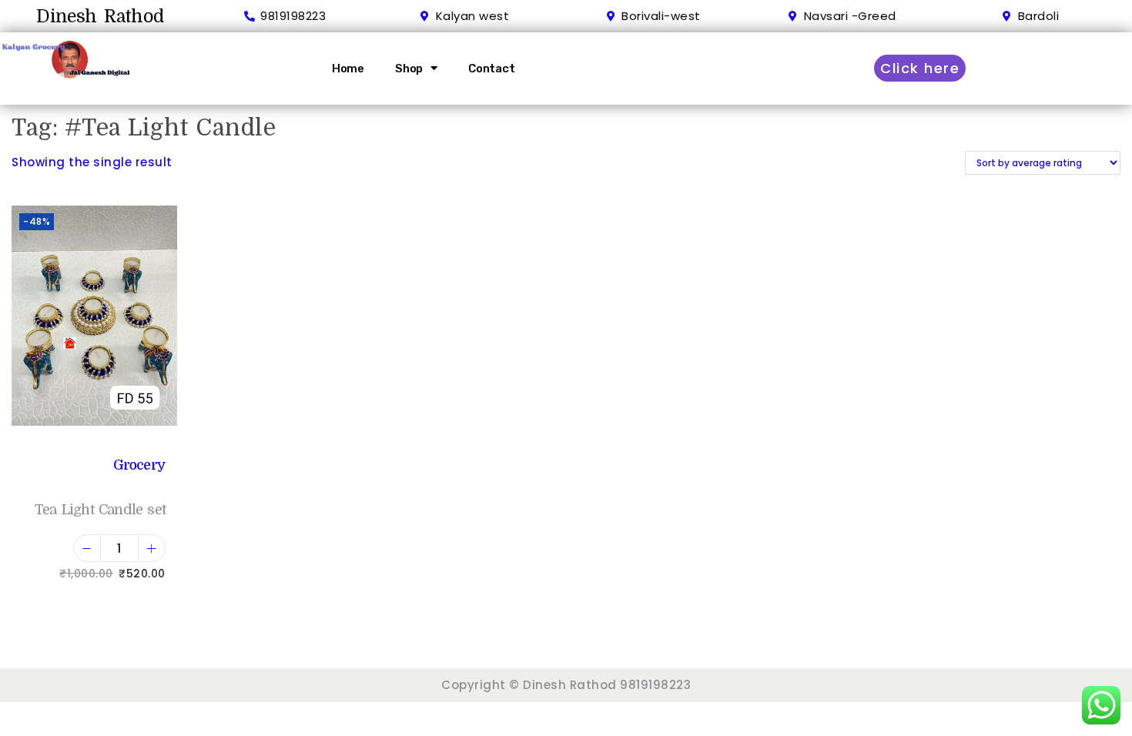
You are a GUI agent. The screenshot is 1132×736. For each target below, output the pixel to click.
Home (348, 68)
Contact (491, 68)
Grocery (139, 465)
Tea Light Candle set (100, 509)
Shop (409, 68)
